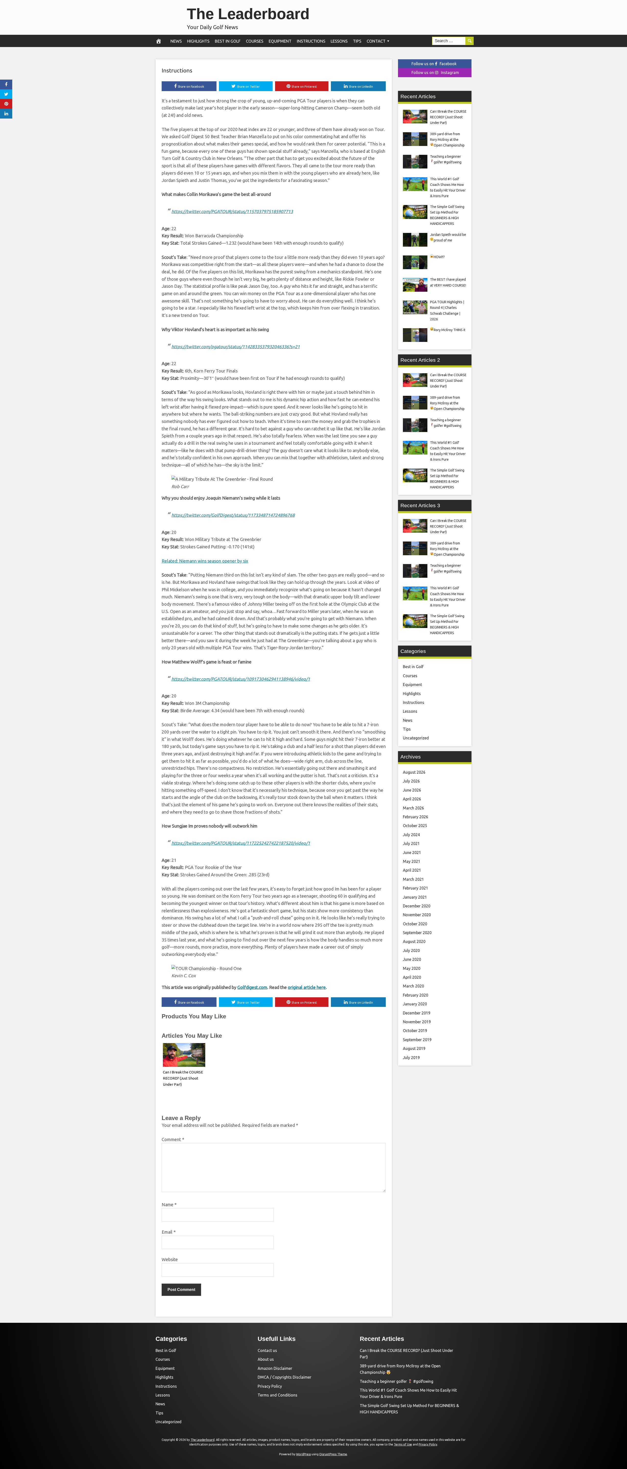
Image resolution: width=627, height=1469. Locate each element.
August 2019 (414, 1048)
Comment (173, 1139)
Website (170, 1259)
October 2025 (415, 825)
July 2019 (411, 1057)
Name (169, 1204)
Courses (254, 41)
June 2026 (412, 790)
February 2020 (415, 995)
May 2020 (411, 968)
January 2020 (415, 1004)
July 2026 (411, 781)
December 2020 (416, 906)
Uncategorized (416, 738)
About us (266, 1359)
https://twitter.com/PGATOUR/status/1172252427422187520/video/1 (240, 843)
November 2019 (417, 1022)
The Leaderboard (248, 13)
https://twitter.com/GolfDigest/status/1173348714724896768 (233, 515)
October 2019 (415, 1030)
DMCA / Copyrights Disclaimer (284, 1377)
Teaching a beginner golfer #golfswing (396, 1381)
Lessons (339, 41)
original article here (307, 987)
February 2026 (415, 817)
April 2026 (412, 799)
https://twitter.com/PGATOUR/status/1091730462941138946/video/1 (240, 678)
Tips (357, 41)
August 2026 (414, 772)
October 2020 (415, 924)
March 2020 (413, 986)
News (176, 41)
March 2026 (413, 808)
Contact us (267, 1350)
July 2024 (411, 834)
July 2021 (411, 843)
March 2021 (413, 879)
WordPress (303, 1454)
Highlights (198, 41)
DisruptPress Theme (333, 1454)
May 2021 (411, 861)
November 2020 (417, 915)
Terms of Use (403, 1444)
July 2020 (411, 950)
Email (169, 1231)
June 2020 (412, 959)
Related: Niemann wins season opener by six (205, 560)
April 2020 (412, 977)
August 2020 (414, 941)
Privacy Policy (270, 1386)
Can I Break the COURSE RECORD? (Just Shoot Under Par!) (183, 1078)
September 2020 (417, 932)
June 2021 (412, 852)
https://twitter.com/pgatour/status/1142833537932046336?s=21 (235, 346)
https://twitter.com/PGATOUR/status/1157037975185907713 (232, 211)
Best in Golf (228, 41)
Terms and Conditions (277, 1395)
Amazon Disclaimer (275, 1368)
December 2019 (416, 1013)
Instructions (311, 41)
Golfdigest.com (252, 987)
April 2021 (412, 870)
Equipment (280, 41)
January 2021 (415, 897)
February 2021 (415, 888)
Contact (376, 41)
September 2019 (417, 1039)
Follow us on (434, 63)
